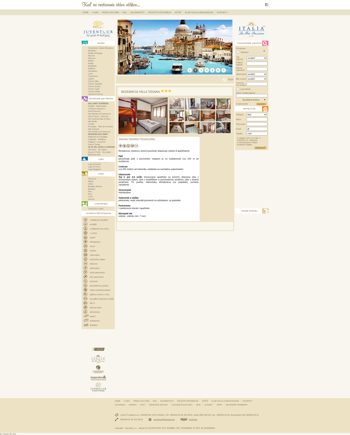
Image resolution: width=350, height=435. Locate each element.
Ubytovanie (241, 74)
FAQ (124, 12)
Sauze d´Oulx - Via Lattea (99, 152)
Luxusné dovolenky (182, 405)
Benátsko (92, 50)
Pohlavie (240, 115)
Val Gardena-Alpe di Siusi (99, 119)
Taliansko (123, 139)
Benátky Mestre (95, 186)
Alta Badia (92, 121)
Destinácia (240, 48)
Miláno (91, 181)
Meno (238, 119)
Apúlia (90, 63)
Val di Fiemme (94, 111)
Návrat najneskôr (240, 69)
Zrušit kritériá (242, 104)
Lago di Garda (94, 164)
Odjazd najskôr (239, 63)
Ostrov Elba (93, 81)
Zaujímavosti (137, 12)
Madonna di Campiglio (97, 137)
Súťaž (178, 12)
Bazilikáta (92, 66)
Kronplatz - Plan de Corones (100, 126)
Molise (91, 61)
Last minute (245, 89)
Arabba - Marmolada (97, 106)
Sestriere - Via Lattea (97, 149)
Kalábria (91, 68)
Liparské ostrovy (95, 94)
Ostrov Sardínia (95, 84)
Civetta (91, 124)
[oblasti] (264, 50)
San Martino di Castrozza (99, 114)
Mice (198, 405)
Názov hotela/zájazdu (245, 93)
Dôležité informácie (159, 12)
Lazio (90, 73)
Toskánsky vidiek (96, 209)
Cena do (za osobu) (241, 84)
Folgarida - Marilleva (97, 139)
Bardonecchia (94, 155)
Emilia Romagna (95, 53)
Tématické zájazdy (158, 405)
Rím (90, 191)
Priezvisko (240, 124)
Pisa (90, 194)
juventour (193, 419)
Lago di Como (94, 167)
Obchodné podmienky (236, 405)
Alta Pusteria (93, 129)
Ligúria (91, 79)
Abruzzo (92, 58)
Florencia (92, 179)
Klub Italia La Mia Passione (199, 12)
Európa (133, 405)
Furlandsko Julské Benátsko (100, 48)
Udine (90, 184)
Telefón (239, 134)
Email (238, 129)
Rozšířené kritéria (251, 100)
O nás (95, 12)
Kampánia (92, 71)
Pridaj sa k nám (110, 12)
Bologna (91, 189)
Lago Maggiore (94, 169)
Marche (91, 56)
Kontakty (222, 12)
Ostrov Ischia (94, 86)
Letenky (208, 405)
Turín (90, 197)
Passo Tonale (94, 144)
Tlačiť (230, 79)
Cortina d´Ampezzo (96, 109)
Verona (91, 199)
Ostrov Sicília (94, 91)
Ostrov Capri (94, 89)
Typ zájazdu (239, 58)
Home (86, 12)
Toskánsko (93, 76)
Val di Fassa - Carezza (98, 116)
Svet (142, 405)
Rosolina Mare (148, 139)
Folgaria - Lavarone (96, 142)
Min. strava (241, 79)
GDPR (219, 405)
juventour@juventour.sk (164, 419)
